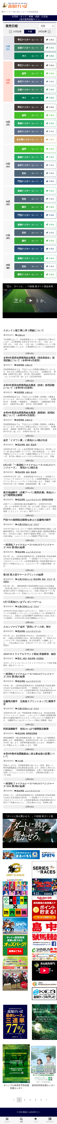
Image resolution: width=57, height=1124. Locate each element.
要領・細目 (22, 658)
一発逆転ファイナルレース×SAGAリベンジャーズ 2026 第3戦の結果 (28, 546)
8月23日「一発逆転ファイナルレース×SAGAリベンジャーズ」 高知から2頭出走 (29, 466)
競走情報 (21, 445)
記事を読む (30, 353)
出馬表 (51, 40)
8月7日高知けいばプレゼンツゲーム (22, 602)
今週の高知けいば (24, 524)
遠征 (28, 445)
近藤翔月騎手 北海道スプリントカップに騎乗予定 (29, 702)
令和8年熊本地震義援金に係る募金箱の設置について (29, 755)
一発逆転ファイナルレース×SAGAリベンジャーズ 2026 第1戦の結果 (28, 785)
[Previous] (13, 1099)
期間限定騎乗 (47, 500)
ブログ (36, 524)
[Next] (46, 1099)
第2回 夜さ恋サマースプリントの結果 (23, 574)
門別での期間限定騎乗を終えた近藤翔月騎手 (27, 520)
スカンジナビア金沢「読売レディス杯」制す (27, 626)
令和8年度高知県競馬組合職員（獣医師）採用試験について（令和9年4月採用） (29, 414)
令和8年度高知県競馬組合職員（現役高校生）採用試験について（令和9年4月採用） (29, 359)
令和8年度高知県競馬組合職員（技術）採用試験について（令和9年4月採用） (29, 386)
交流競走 (40, 658)
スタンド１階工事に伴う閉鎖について (23, 330)
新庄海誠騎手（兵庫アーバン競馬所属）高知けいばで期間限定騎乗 (29, 493)
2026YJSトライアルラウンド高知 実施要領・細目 (29, 654)
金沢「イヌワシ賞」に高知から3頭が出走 (25, 440)
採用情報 (20, 365)
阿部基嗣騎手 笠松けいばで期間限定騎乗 (26, 729)
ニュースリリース (33, 500)
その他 (20, 761)
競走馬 (33, 445)
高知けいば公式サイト (31, 1112)
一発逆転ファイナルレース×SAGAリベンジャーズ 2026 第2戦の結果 (28, 675)
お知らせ (21, 335)
